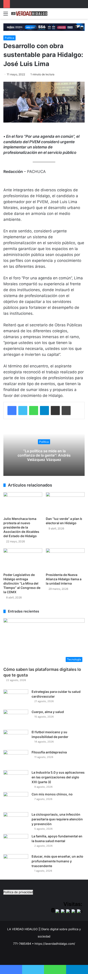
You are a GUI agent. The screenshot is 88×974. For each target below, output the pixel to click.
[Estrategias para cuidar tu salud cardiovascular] (15, 697)
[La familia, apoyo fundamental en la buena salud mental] (15, 842)
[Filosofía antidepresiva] (15, 758)
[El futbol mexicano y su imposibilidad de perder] (15, 738)
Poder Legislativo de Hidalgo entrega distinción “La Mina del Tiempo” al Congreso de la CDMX (21, 583)
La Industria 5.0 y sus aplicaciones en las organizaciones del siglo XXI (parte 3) (58, 777)
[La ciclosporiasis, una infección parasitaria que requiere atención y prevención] (15, 820)
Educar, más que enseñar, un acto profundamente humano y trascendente (57, 861)
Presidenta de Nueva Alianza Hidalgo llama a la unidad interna (63, 579)
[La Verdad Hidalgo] (29, 13)
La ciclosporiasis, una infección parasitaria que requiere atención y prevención (57, 819)
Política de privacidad (18, 892)
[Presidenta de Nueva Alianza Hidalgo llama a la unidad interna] (65, 559)
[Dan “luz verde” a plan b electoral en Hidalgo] (65, 503)
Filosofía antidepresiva (49, 752)
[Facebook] (11, 410)
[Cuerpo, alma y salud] (15, 718)
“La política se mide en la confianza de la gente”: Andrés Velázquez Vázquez (44, 455)
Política (9, 37)
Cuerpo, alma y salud (48, 712)
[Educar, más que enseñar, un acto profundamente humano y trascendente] (15, 862)
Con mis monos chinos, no (52, 794)
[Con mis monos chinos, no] (15, 800)
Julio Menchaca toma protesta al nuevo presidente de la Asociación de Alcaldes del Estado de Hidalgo (21, 527)
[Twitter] (22, 410)
